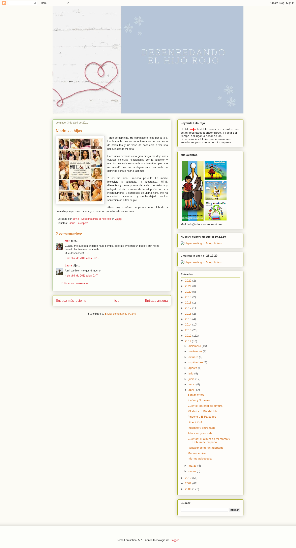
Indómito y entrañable (201, 427)
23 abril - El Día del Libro (203, 411)
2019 (188, 297)
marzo (192, 465)
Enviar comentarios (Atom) (120, 313)
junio (191, 379)
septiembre (196, 362)
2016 (188, 313)
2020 (188, 291)
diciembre (195, 345)
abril (191, 389)
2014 (188, 324)
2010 (188, 477)
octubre (193, 357)
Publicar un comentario (74, 283)
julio (191, 373)
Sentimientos (196, 394)
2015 (188, 319)
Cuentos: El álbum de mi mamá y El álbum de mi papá (209, 440)
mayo (192, 384)
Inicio (115, 300)
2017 (188, 308)
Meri (67, 240)
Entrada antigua (156, 300)
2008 (188, 489)
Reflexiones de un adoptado (206, 447)
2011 (188, 341)
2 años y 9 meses (199, 400)
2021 (188, 286)
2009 (188, 483)
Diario (71, 223)
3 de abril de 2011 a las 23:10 (82, 258)
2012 (188, 335)
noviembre (195, 351)
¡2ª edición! (195, 422)
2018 (188, 302)
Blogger (174, 540)
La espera (82, 223)
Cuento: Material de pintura (205, 405)
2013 (188, 330)
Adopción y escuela (200, 433)
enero (192, 471)
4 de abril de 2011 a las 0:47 (81, 275)
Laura (68, 265)
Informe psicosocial (200, 458)
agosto (193, 367)
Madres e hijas (197, 453)
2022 (188, 280)
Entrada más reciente (71, 300)
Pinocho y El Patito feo (202, 416)
